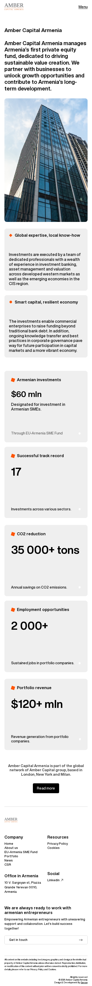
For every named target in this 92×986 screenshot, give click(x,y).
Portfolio (11, 856)
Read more (46, 788)
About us (11, 847)
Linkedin (53, 880)
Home (8, 843)
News (8, 860)
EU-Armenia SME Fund (21, 852)
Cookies (53, 847)
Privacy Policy (57, 843)
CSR (7, 864)
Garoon (84, 982)
